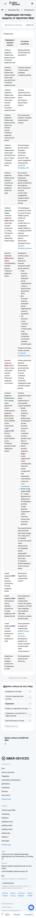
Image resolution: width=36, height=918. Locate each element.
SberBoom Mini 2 (7, 829)
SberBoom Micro (7, 825)
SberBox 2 (5, 837)
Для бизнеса (6, 784)
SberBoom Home (7, 822)
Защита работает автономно (23, 633)
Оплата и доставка (8, 772)
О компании (6, 787)
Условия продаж (6, 907)
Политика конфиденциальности (11, 910)
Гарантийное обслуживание (11, 780)
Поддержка (5, 776)
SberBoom (5, 818)
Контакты (5, 791)
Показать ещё (6, 799)
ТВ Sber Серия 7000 (8, 810)
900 (3, 876)
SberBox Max (6, 833)
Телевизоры (6, 814)
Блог (3, 768)
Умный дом (5, 841)
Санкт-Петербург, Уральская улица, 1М (14, 871)
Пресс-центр (6, 795)
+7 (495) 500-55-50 (8, 883)
